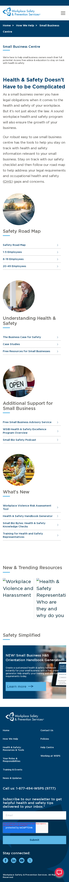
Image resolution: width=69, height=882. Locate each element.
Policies (45, 739)
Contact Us (47, 730)
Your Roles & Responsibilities (11, 759)
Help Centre (47, 747)
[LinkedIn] (13, 860)
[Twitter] (30, 860)
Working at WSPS (50, 755)
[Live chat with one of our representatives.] (59, 872)
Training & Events (12, 769)
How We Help (25, 25)
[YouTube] (21, 860)
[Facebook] (5, 860)
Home (7, 25)
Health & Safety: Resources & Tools (13, 748)
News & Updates (12, 778)
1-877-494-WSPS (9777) (36, 788)
